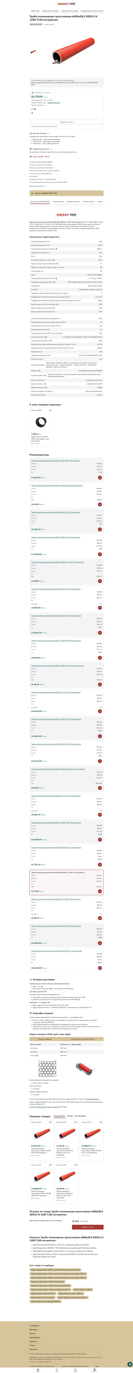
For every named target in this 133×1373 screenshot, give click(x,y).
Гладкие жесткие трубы (69, 11)
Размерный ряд (58, 201)
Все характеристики (37, 186)
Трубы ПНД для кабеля (50, 11)
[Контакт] (129, 1364)
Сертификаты (35, 1337)
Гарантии (33, 1341)
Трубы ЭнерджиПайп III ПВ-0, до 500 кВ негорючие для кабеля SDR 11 (58, 1278)
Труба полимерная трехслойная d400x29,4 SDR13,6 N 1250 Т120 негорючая (58, 769)
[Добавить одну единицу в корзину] (100, 478)
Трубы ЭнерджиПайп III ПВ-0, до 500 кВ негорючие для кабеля (55, 1270)
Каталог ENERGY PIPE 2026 (46, 193)
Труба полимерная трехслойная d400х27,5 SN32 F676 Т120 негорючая (56, 744)
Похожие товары (88, 201)
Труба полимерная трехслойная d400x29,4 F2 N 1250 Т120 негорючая (56, 796)
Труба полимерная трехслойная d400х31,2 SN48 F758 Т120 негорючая (56, 823)
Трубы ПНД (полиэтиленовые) (42, 1297)
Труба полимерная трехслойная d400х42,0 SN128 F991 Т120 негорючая (56, 951)
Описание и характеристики (40, 201)
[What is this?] (56, 249)
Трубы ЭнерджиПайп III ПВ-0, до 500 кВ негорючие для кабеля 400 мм (58, 1274)
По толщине (80, 1116)
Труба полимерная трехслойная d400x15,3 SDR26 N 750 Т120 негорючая (57, 485)
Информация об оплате (41, 149)
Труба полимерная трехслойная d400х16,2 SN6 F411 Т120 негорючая (55, 512)
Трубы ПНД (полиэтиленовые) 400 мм (72, 1297)
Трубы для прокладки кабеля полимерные (47, 1282)
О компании (34, 1326)
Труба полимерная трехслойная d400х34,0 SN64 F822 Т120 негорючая (56, 847)
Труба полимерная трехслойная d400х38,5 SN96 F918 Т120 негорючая (56, 926)
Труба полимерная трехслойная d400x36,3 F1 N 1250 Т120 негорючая (56, 899)
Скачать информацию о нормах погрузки (44, 1107)
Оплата (33, 1333)
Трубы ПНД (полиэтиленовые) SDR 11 (45, 1301)
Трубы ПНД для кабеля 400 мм (43, 1294)
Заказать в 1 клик (66, 122)
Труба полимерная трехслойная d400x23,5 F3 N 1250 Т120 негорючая (56, 692)
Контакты (33, 1349)
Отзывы (100, 201)
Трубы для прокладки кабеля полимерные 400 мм (50, 1286)
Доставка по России (40, 133)
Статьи (32, 1345)
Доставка (33, 1330)
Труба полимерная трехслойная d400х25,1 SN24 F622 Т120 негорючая (56, 719)
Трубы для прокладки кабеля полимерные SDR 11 (50, 1290)
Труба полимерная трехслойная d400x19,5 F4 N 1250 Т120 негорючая (56, 589)
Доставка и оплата (73, 201)
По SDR (70, 1116)
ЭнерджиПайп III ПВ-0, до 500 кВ (92, 11)
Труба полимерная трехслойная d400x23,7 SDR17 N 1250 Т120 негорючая (57, 666)
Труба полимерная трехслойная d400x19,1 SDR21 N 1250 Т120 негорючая (57, 562)
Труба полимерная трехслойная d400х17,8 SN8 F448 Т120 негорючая (55, 537)
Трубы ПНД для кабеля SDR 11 (71, 1294)
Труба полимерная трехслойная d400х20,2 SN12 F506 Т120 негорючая (56, 616)
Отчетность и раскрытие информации (40, 1361)
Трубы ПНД (35, 11)
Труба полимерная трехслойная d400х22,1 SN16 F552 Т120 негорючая (56, 641)
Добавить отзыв (87, 1227)
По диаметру (59, 1116)
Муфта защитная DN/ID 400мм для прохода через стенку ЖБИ (40, 439)
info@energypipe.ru (54, 103)
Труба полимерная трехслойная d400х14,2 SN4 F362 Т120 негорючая (55, 461)
